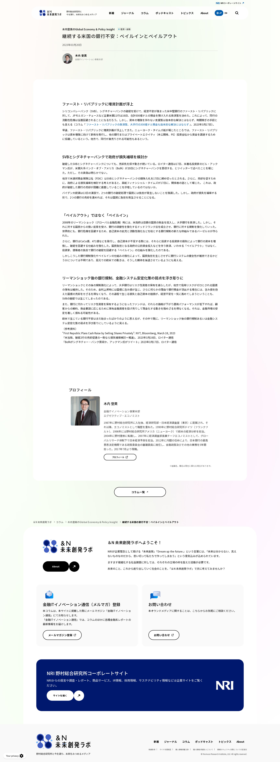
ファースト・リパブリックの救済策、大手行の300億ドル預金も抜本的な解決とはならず (138, 124)
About (204, 13)
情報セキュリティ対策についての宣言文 (232, 749)
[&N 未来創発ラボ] (50, 13)
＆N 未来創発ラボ (42, 522)
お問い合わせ (162, 635)
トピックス (187, 13)
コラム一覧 (138, 492)
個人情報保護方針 (182, 749)
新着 (111, 13)
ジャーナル (127, 13)
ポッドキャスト (165, 13)
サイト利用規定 (165, 749)
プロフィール (118, 457)
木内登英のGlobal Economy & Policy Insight (93, 522)
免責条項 (152, 749)
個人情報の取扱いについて (203, 749)
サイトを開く (60, 695)
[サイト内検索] (237, 13)
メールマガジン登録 (60, 635)
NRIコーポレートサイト (231, 3)
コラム (145, 13)
